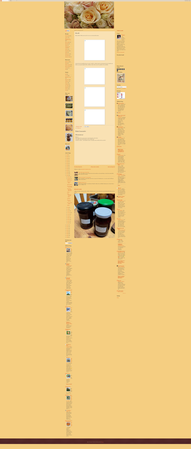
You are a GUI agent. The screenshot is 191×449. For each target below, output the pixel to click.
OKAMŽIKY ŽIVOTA (121, 251)
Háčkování (79, 128)
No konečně (71, 249)
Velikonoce (67, 81)
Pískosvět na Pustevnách (121, 229)
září (68, 209)
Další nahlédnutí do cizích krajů (69, 195)
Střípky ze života (68, 395)
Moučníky (66, 43)
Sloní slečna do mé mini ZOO (69, 187)
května (68, 215)
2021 (67, 163)
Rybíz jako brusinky (78, 189)
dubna (68, 217)
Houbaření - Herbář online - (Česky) (121, 197)
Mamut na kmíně (69, 384)
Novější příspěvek (78, 166)
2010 (67, 230)
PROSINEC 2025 (120, 252)
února (68, 221)
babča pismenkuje (121, 103)
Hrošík (68, 192)
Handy (119, 185)
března (68, 219)
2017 (67, 170)
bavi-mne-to (68, 247)
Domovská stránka (95, 166)
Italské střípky (120, 200)
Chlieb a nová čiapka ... (71, 424)
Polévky (66, 49)
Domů (118, 297)
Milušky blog (68, 386)
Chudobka (119, 137)
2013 (67, 225)
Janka (119, 209)
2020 (67, 165)
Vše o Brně (67, 85)
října (68, 207)
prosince (68, 176)
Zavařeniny (67, 55)
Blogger (102, 441)
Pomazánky (67, 50)
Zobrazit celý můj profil (120, 52)
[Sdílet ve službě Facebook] (87, 126)
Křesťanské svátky (68, 77)
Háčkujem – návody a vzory (68, 323)
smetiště (119, 104)
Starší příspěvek (111, 166)
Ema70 (119, 154)
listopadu (68, 178)
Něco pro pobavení (69, 200)
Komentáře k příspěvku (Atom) (86, 169)
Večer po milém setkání (69, 203)
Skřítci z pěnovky (120, 291)
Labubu (67, 411)
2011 (67, 228)
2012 (67, 226)
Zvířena (66, 88)
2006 (67, 237)
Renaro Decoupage (121, 265)
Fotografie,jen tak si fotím (69, 290)
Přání (71, 308)
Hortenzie (119, 188)
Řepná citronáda (120, 127)
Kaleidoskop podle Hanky (121, 229)
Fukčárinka (120, 174)
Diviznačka (120, 146)
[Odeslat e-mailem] (84, 126)
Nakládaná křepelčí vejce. (82, 182)
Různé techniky (67, 66)
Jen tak (66, 75)
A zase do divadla (120, 138)
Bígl (66, 74)
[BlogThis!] (85, 126)
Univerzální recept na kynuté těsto (83, 172)
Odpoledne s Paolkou (121, 281)
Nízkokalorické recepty (67, 47)
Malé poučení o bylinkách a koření (68, 39)
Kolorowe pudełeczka (121, 266)
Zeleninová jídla (67, 56)
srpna (68, 210)
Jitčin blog (71, 5)
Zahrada (66, 87)
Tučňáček (68, 198)
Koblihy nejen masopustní (120, 117)
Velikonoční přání (120, 155)
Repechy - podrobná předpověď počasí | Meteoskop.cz (121, 277)
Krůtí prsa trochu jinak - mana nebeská (84, 177)
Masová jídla (67, 42)
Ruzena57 (119, 280)
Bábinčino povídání (68, 264)
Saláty (66, 52)
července (68, 212)
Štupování (119, 188)
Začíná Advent (69, 180)
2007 (67, 235)
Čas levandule (120, 210)
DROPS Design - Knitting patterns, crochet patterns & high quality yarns (121, 150)
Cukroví (66, 37)
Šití (65, 69)
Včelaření (66, 84)
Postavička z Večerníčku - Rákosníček (69, 189)
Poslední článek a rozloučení (68, 347)
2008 (67, 233)
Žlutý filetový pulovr (69, 323)
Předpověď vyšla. (69, 182)
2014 (67, 175)
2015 (67, 173)
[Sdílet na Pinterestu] (88, 126)
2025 (67, 156)
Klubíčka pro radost (68, 330)
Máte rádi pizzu (68, 279)
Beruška (119, 112)
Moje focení (67, 79)
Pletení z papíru (67, 64)
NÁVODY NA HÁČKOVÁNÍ (120, 244)
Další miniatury (69, 184)
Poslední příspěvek (69, 265)
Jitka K (123, 35)
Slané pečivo (67, 53)
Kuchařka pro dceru (68, 345)
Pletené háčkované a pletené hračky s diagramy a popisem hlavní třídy (121, 262)
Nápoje (66, 45)
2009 (67, 231)
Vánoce (66, 82)
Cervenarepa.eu (120, 126)
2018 (67, 168)
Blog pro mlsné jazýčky (121, 115)
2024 (67, 158)
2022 (67, 161)
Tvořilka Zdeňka (120, 290)
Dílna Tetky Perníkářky (68, 278)
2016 (67, 172)
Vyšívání (66, 67)
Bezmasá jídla (67, 35)
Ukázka (68, 205)
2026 (67, 154)
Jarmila (119, 218)
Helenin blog (68, 307)
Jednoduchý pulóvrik (121, 245)
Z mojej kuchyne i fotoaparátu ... (69, 421)
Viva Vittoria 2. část (121, 200)
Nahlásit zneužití (120, 30)
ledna (68, 222)
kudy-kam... (68, 357)
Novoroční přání (120, 219)
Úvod (66, 90)
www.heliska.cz (68, 410)
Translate (124, 88)
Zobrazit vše (124, 293)
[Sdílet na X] (86, 126)
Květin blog (68, 373)
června (68, 214)
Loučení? (71, 292)
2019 (67, 166)
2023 (67, 160)
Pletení (66, 63)
